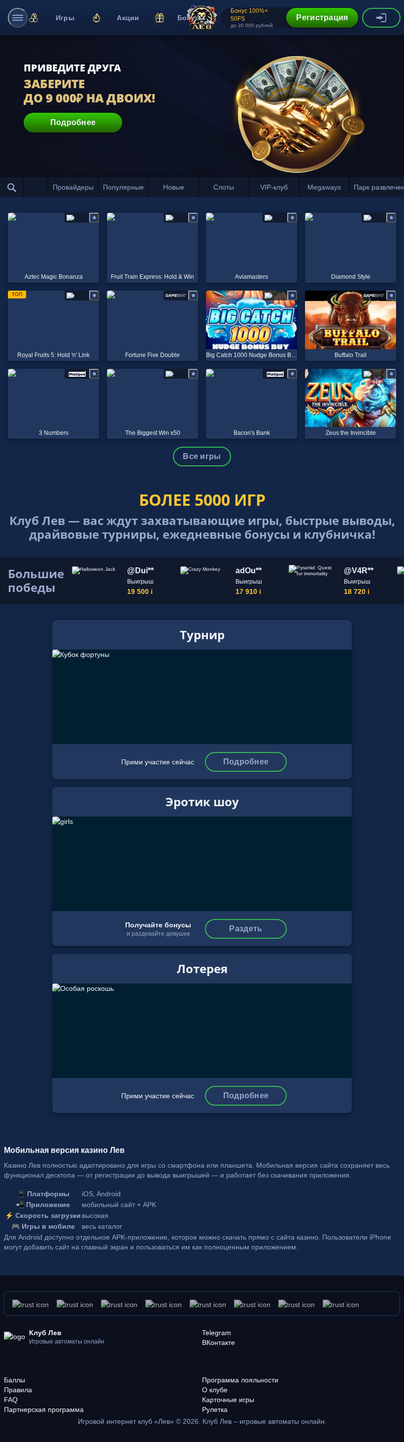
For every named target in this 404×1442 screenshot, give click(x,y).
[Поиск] (12, 187)
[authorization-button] (381, 18)
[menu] (18, 18)
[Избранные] (35, 187)
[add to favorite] (94, 218)
